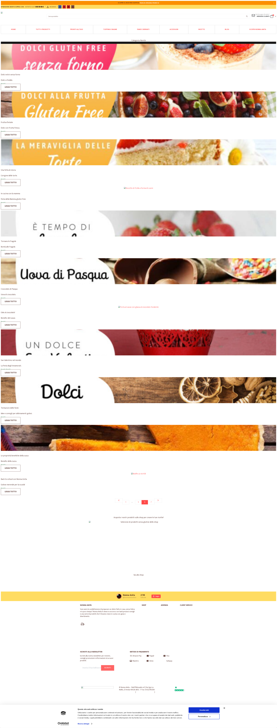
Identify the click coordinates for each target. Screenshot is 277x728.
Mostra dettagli (83, 724)
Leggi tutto (11, 87)
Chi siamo (167, 610)
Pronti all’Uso (76, 29)
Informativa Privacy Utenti (92, 672)
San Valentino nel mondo (11, 360)
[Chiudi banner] (224, 708)
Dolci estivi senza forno (10, 74)
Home (13, 29)
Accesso (53, 7)
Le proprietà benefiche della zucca (14, 455)
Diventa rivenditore (168, 626)
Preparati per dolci (150, 611)
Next (158, 500)
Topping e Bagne (110, 29)
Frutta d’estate (7, 122)
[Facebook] (59, 6)
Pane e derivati (143, 29)
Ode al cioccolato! (8, 312)
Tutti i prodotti (43, 29)
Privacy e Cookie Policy (127, 692)
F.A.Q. (185, 615)
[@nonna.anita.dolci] (119, 596)
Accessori (174, 29)
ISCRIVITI (107, 667)
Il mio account (188, 610)
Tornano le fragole (8, 241)
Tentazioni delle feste (10, 408)
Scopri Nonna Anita (257, 29)
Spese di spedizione (187, 640)
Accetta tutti (204, 710)
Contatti (186, 620)
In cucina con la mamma (10, 193)
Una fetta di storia (8, 170)
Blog (227, 29)
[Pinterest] (64, 6)
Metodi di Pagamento (188, 633)
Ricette (201, 29)
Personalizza (203, 716)
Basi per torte (150, 617)
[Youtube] (68, 6)
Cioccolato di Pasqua (9, 289)
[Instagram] (72, 6)
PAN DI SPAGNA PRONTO (149, 3)
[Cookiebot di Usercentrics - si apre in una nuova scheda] (63, 723)
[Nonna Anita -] (4, 16)
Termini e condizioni (126, 694)
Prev (119, 500)
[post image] (138, 57)
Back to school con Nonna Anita (14, 479)
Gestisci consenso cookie (145, 692)
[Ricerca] (247, 16)
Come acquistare (187, 626)
